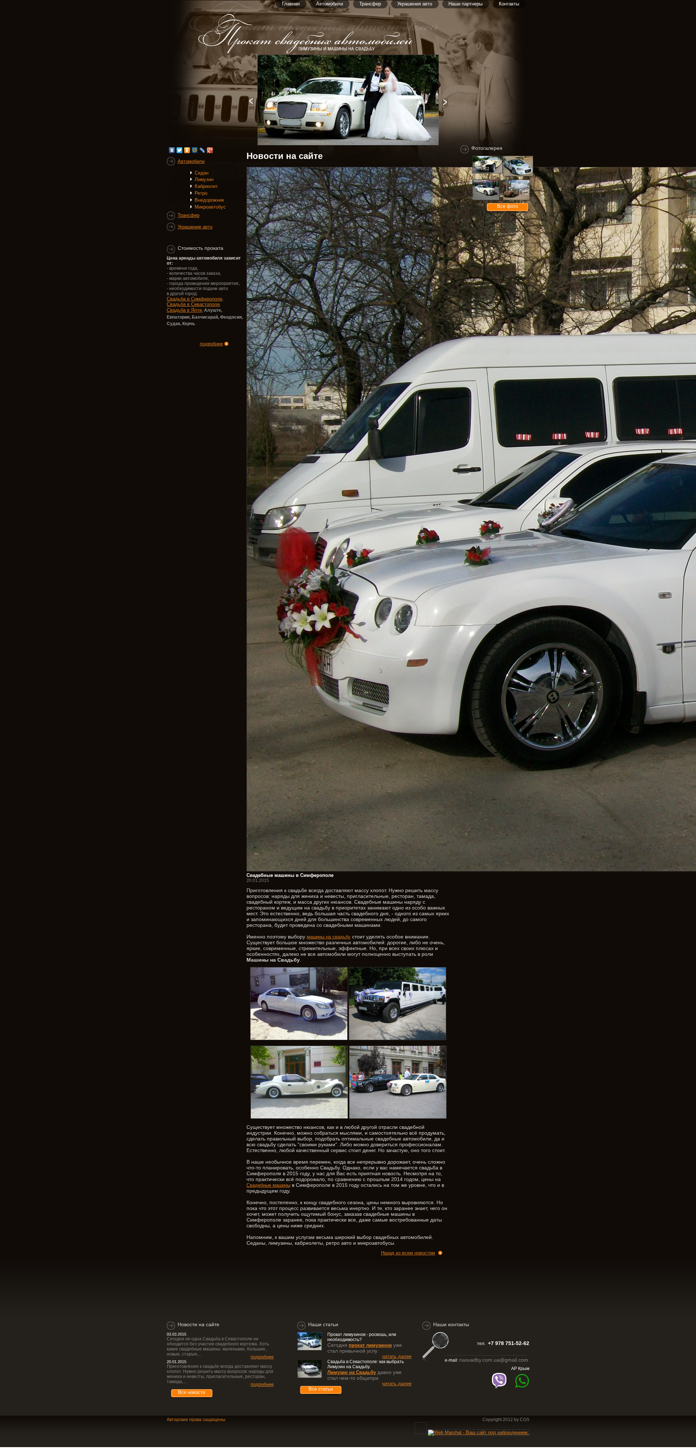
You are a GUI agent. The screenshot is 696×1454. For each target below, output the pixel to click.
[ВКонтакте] (172, 150)
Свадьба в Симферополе (194, 299)
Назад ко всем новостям (408, 1253)
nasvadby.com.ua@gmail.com (493, 1360)
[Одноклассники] (187, 150)
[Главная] (313, 52)
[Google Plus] (210, 150)
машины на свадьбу (329, 937)
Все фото (507, 206)
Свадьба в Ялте (184, 310)
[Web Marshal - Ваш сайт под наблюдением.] (478, 1432)
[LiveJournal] (202, 150)
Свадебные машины (268, 1185)
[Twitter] (179, 150)
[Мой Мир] (195, 150)
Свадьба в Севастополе (193, 304)
